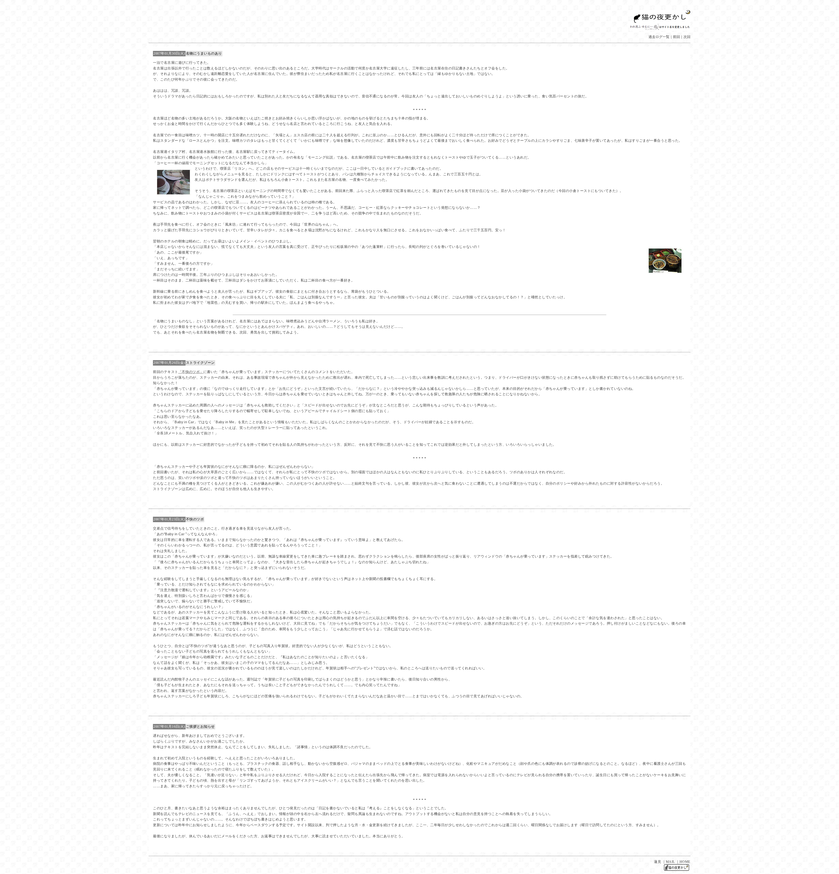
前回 (676, 37)
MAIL (670, 862)
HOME (685, 862)
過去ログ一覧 (658, 37)
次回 (686, 37)
